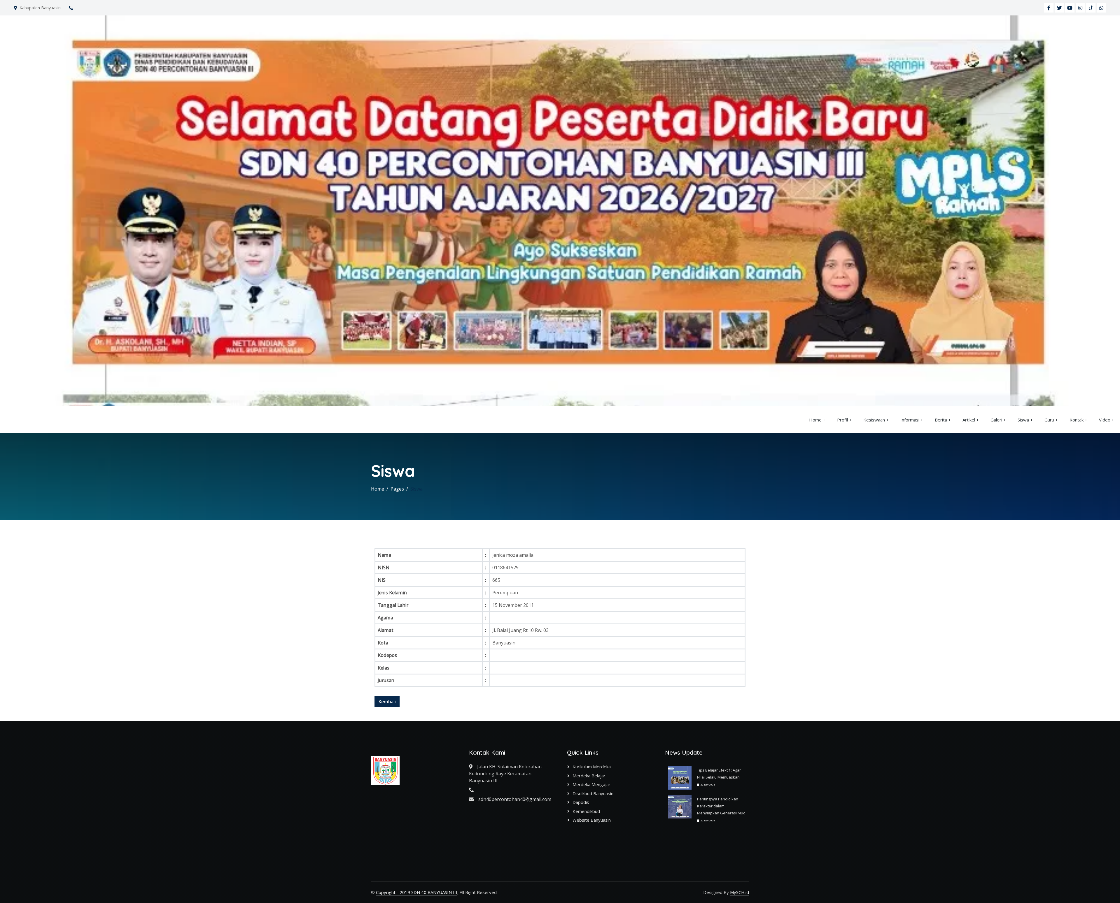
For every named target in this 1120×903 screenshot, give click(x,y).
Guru (1049, 420)
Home (815, 420)
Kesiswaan (874, 420)
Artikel (969, 420)
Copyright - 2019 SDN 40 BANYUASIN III (416, 892)
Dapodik (581, 802)
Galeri (996, 420)
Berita (941, 420)
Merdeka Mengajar (591, 784)
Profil (842, 420)
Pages (397, 489)
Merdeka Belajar (589, 776)
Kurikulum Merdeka (592, 767)
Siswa (1023, 420)
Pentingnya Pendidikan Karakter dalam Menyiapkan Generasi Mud (721, 806)
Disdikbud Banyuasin (593, 793)
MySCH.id (739, 892)
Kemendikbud (586, 811)
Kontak (1077, 420)
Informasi (909, 420)
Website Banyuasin (592, 820)
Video (1104, 420)
